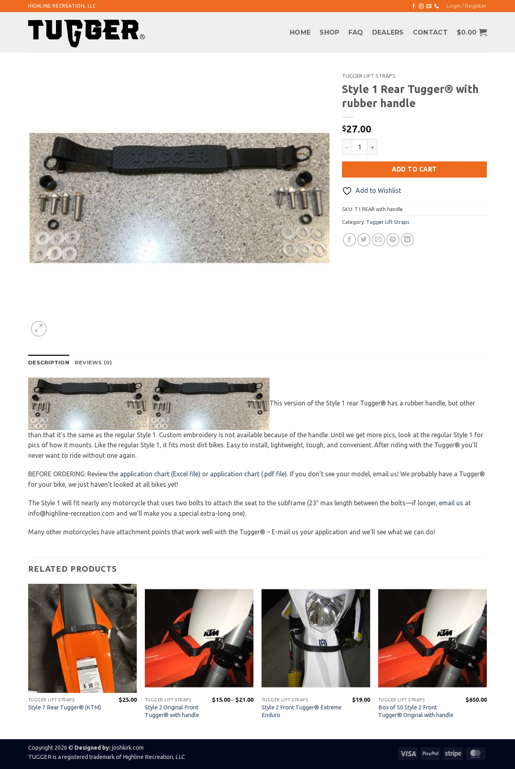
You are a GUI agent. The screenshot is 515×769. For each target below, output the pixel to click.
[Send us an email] (428, 6)
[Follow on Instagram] (421, 6)
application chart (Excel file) (160, 474)
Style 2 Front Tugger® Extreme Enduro (302, 711)
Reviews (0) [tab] (93, 363)
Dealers (388, 32)
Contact (430, 32)
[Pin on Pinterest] (393, 239)
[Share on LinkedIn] (407, 239)
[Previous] (29, 660)
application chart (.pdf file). (249, 474)
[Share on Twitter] (364, 239)
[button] (466, 6)
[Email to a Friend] (378, 239)
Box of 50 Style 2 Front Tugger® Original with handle (415, 711)
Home (300, 32)
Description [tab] (48, 363)
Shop (329, 32)
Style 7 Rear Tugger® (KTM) (64, 707)
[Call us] (436, 6)
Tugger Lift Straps (369, 75)
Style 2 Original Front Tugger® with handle (172, 711)
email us (451, 502)
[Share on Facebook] (349, 239)
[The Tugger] (86, 33)
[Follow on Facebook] (413, 6)
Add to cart (414, 169)
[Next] (486, 660)
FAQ (355, 32)
